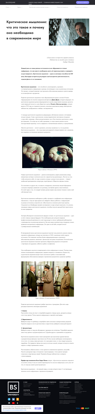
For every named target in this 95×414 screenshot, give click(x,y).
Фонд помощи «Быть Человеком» (44, 394)
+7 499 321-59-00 (27, 393)
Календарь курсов (78, 392)
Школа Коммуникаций (79, 388)
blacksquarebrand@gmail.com (29, 394)
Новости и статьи (27, 386)
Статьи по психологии (62, 7)
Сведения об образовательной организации (67, 402)
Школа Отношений (78, 387)
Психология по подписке (81, 7)
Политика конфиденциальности (65, 395)
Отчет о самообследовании (64, 403)
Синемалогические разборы (64, 387)
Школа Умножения (78, 386)
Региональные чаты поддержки (44, 395)
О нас (7, 7)
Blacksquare (10, 2)
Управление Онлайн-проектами (80, 391)
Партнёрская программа (43, 389)
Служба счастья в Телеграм (29, 391)
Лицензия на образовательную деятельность (67, 400)
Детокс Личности (78, 383)
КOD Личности (77, 390)
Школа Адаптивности (79, 385)
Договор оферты (62, 394)
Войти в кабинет (83, 2)
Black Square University (28, 383)
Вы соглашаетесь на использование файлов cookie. (15, 410)
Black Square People (42, 397)
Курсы (19, 7)
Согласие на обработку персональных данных (67, 397)
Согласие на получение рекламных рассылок (67, 398)
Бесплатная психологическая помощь (39, 7)
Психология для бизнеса (63, 383)
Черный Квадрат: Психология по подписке (46, 383)
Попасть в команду (27, 385)
